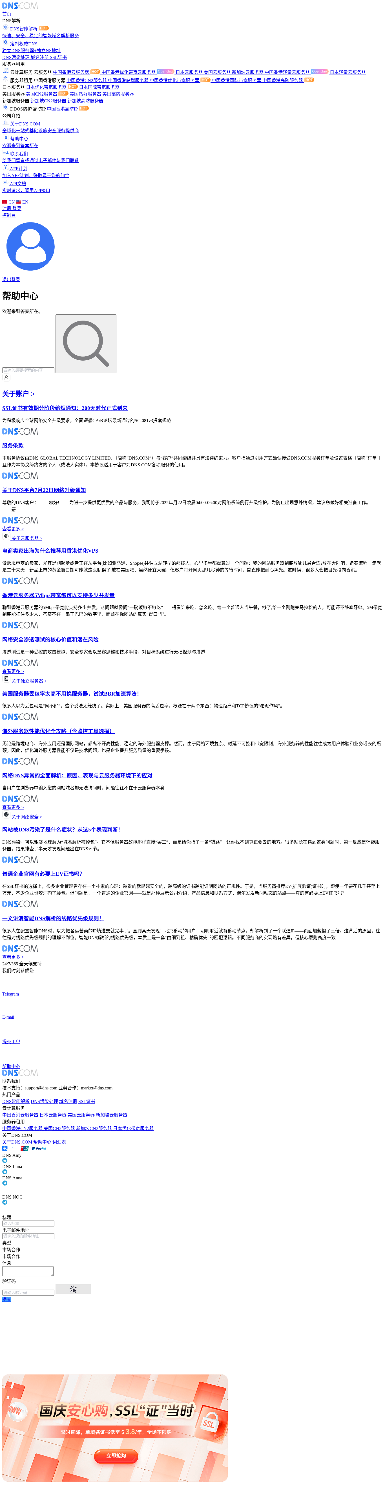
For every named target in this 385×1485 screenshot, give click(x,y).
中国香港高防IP (63, 109)
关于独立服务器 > (28, 681)
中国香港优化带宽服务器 (175, 80)
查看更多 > (13, 528)
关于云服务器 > (26, 538)
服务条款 (13, 446)
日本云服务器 (190, 72)
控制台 (9, 215)
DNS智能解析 (16, 1101)
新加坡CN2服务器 (48, 100)
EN (24, 202)
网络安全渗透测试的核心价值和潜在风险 (50, 640)
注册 (7, 208)
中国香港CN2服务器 (87, 80)
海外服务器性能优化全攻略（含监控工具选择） (58, 731)
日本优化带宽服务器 (47, 87)
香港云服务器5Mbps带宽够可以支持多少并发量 (58, 595)
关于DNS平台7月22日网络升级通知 (44, 490)
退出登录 (11, 279)
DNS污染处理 (16, 57)
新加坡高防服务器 (85, 100)
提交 (6, 1299)
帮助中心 (42, 1142)
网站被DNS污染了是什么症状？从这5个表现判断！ (62, 830)
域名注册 (40, 57)
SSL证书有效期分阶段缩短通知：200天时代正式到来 (65, 408)
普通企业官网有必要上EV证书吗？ (43, 874)
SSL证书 (58, 57)
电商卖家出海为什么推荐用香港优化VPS (50, 551)
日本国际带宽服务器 (99, 87)
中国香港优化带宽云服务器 (129, 72)
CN (11, 202)
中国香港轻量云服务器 (288, 72)
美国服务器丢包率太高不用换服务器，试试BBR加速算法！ (72, 694)
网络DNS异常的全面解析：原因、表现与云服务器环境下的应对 (77, 775)
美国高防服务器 (118, 94)
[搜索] (86, 343)
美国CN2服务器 (42, 94)
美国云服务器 (218, 72)
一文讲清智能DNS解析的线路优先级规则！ (53, 918)
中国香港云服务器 (71, 72)
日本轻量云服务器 (348, 72)
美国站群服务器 (86, 94)
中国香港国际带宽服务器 (237, 80)
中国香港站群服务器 (129, 80)
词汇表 (59, 1142)
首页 (6, 14)
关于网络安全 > (26, 817)
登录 (16, 208)
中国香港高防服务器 (283, 80)
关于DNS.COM (17, 1142)
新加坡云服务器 (248, 72)
